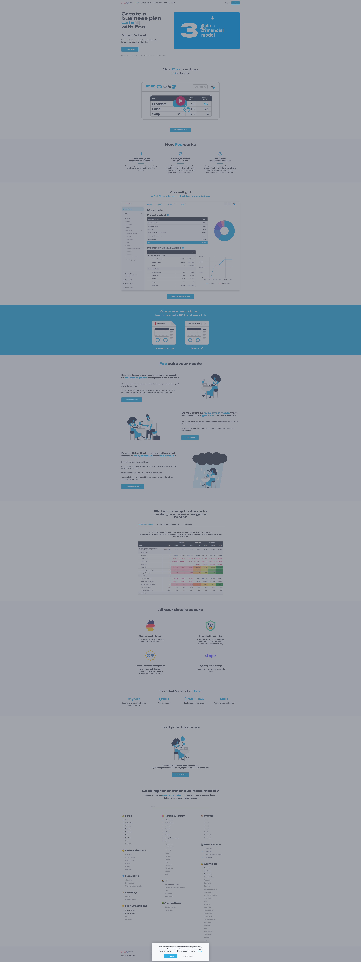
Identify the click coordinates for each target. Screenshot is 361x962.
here (200, 951)
